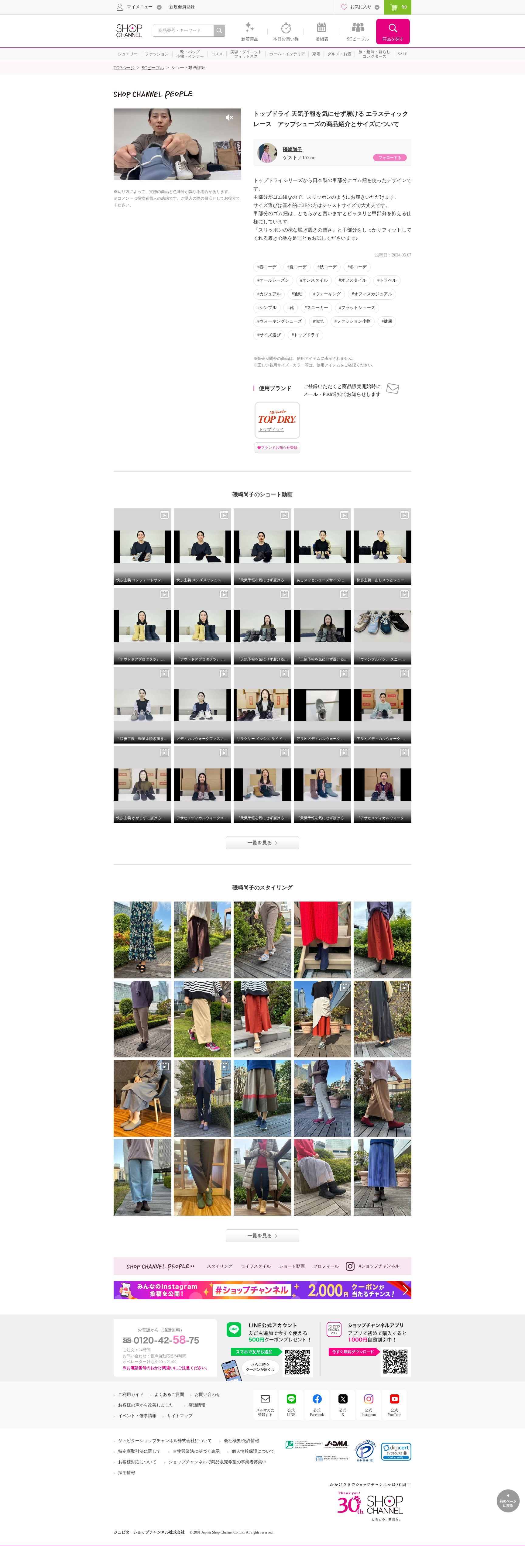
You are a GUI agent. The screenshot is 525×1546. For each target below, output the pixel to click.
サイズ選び (270, 335)
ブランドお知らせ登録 (279, 447)
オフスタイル (353, 280)
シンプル (267, 307)
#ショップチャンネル (379, 1266)
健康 (388, 321)
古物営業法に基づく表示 (196, 1451)
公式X (342, 1412)
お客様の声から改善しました (145, 1405)
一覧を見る (260, 842)
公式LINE (291, 1412)
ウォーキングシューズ (280, 321)
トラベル (387, 280)
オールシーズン (274, 280)
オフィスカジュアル (373, 294)
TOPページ (124, 68)
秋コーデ (328, 267)
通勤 (298, 294)
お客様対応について (137, 1462)
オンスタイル (315, 280)
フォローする (390, 157)
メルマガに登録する (265, 1412)
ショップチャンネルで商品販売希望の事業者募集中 (217, 1462)
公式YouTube (394, 1412)
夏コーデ (298, 267)
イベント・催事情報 (137, 1416)
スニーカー (317, 307)
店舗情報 (196, 1405)
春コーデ (267, 267)
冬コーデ (358, 267)
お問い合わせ (207, 1394)
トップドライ (306, 335)
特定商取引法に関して (139, 1451)
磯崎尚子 (292, 149)
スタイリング (219, 1266)
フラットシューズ (358, 307)
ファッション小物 (354, 321)
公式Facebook (317, 1412)
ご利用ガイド (131, 1394)
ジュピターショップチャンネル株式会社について (165, 1440)
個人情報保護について (253, 1451)
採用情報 (126, 1472)
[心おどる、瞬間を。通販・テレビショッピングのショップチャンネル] (129, 30)
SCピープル (153, 68)
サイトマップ (180, 1416)
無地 (319, 321)
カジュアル (270, 294)
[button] (396, 1452)
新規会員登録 (182, 7)
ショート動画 (292, 1266)
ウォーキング (328, 294)
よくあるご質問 (169, 1394)
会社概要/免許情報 (241, 1440)
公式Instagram (369, 1412)
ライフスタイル (256, 1266)
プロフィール (326, 1266)
